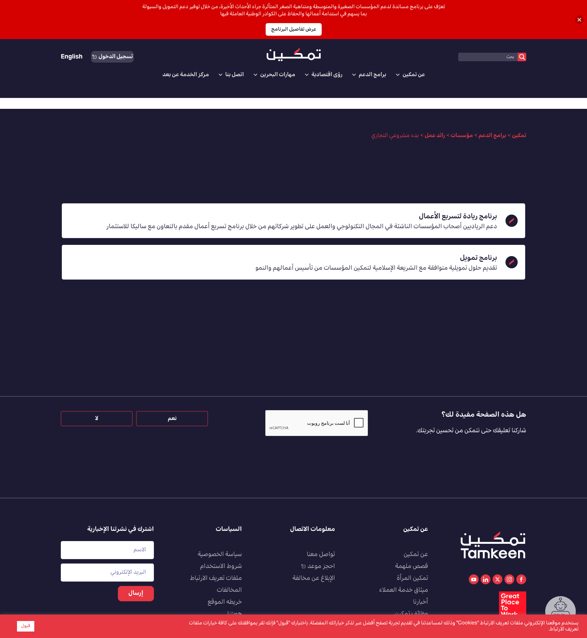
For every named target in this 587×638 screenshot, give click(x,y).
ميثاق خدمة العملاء (403, 590)
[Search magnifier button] (522, 57)
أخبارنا (420, 602)
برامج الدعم (372, 75)
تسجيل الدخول (116, 57)
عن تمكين (414, 75)
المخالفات (229, 590)
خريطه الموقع (225, 602)
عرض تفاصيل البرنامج (293, 29)
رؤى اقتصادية (327, 75)
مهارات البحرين (277, 75)
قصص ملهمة (411, 566)
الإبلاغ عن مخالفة (313, 578)
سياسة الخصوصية (220, 554)
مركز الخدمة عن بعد (185, 75)
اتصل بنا (234, 75)
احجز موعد (321, 566)
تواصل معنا (321, 554)
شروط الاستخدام (221, 566)
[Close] (579, 19)
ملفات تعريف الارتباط (216, 578)
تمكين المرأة (412, 578)
